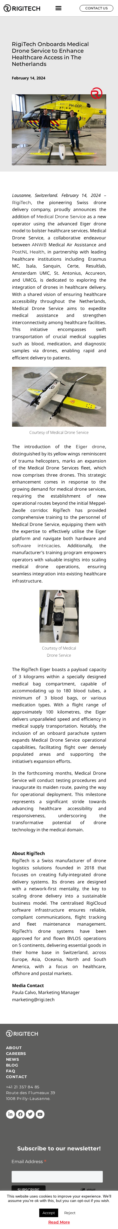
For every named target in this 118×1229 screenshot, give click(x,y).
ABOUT (14, 1047)
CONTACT (16, 1076)
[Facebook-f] (20, 1114)
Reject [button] (69, 1213)
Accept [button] (49, 1213)
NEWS (12, 1059)
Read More (59, 1222)
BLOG (12, 1065)
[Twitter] (30, 1114)
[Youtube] (40, 1114)
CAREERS (16, 1053)
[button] (58, 8)
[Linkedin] (10, 1114)
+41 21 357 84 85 (23, 1086)
